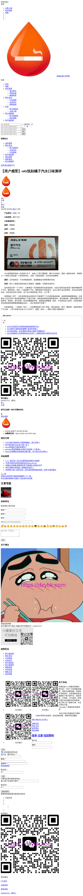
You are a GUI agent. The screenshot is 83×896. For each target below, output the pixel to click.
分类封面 (8, 669)
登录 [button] (2, 4)
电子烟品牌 (9, 154)
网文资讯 (8, 145)
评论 (14, 209)
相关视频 (8, 10)
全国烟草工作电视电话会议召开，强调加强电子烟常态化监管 (32, 333)
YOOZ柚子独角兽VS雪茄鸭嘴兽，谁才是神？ (22, 442)
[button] (41, 80)
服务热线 (4, 889)
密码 (33, 745)
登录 (34, 735)
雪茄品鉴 (13, 93)
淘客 (7, 13)
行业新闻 (13, 100)
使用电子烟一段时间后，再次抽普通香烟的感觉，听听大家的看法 (31, 470)
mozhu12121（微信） (9, 893)
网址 (2, 518)
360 (23, 131)
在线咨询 (4, 885)
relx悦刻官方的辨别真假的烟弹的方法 (23, 326)
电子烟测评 (9, 161)
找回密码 (49, 735)
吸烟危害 (13, 95)
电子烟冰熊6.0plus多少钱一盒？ (17, 445)
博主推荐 (8, 157)
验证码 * (4, 770)
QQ (2, 522)
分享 (2, 405)
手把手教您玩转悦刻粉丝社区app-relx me (21, 463)
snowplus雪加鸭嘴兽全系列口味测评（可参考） (23, 449)
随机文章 (8, 672)
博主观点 (13, 91)
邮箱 (3, 514)
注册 (40, 735)
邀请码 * (4, 763)
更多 (2, 207)
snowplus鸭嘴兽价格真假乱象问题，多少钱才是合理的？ (26, 451)
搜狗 (23, 134)
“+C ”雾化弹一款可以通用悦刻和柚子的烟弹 (23, 461)
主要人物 (8, 8)
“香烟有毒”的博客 (63, 76)
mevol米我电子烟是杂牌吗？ (16, 447)
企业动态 (13, 102)
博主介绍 (35, 726)
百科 (7, 107)
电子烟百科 (14, 109)
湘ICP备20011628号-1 (40, 719)
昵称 (3, 510)
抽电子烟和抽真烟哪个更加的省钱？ (22, 329)
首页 (7, 84)
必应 (23, 129)
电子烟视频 (9, 113)
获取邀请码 (5, 766)
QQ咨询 (4, 881)
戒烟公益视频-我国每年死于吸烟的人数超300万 (24, 465)
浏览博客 (8, 143)
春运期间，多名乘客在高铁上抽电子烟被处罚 (26, 331)
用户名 (34, 740)
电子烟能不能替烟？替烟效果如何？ (20, 467)
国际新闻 (8, 159)
